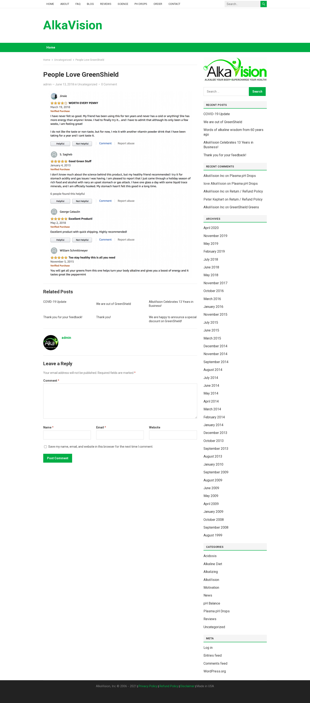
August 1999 (213, 535)
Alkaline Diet (213, 564)
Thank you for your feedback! (62, 317)
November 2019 (215, 236)
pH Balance (212, 603)
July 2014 (211, 378)
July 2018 (211, 259)
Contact (174, 3)
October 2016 (214, 291)
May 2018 (211, 275)
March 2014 (212, 409)
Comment (51, 380)
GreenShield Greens (244, 207)
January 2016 (213, 307)
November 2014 (215, 354)
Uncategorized (62, 59)
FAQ (78, 3)
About (64, 3)
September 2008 (216, 527)
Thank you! (103, 317)
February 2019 (214, 251)
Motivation (211, 588)
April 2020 (211, 228)
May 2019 (211, 244)
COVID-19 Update (54, 301)
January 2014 (213, 425)
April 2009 (211, 504)
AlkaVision (72, 25)
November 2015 (215, 314)
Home (50, 3)
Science (123, 3)
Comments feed (215, 663)
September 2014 (216, 362)
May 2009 (211, 496)
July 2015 (211, 323)
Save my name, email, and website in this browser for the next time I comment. (100, 446)
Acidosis (210, 556)
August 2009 (213, 480)
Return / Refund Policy (246, 191)
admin (47, 84)
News (208, 595)
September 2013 (216, 449)
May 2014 (211, 393)
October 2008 (214, 520)
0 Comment (109, 84)
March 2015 (212, 338)
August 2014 (213, 370)
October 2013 (214, 441)
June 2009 (211, 488)
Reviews (105, 3)
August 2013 (213, 456)
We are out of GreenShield (113, 304)
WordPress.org (215, 671)
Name (48, 427)
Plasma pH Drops (243, 176)
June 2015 (211, 330)
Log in (208, 648)
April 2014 (211, 401)
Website (154, 427)
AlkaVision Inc (214, 176)
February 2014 (214, 417)
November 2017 (215, 283)
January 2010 (213, 464)
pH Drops (141, 3)
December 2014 (215, 346)
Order (158, 3)
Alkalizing (211, 572)
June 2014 (211, 386)
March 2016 (212, 299)
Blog (90, 3)
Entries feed (213, 655)
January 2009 (213, 512)
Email (101, 427)
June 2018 (211, 267)
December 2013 (215, 433)
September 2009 (216, 472)
